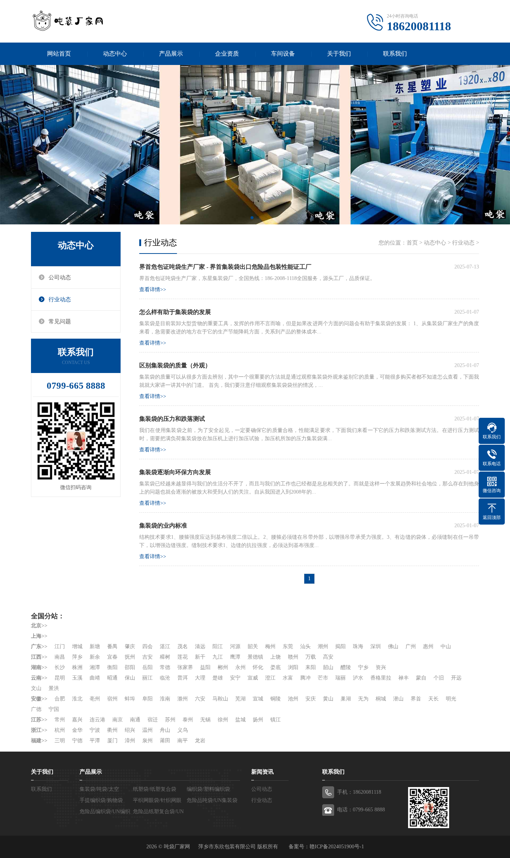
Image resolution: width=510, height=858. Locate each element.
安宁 (235, 678)
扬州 (258, 719)
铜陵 (275, 699)
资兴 (381, 667)
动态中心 (115, 53)
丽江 (147, 678)
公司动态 (60, 277)
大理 (200, 678)
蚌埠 (130, 699)
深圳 (375, 646)
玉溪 (77, 678)
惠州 (428, 646)
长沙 (60, 667)
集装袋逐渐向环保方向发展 (175, 472)
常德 (165, 667)
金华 (77, 730)
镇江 (275, 719)
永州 (240, 667)
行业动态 (60, 299)
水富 (288, 678)
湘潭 (95, 667)
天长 (433, 699)
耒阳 (310, 667)
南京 (117, 719)
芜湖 (240, 699)
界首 (416, 699)
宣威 (253, 678)
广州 (410, 646)
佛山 (393, 646)
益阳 (205, 667)
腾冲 (305, 678)
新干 (200, 657)
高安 (328, 657)
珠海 (358, 646)
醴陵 (345, 667)
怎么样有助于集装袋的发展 (175, 312)
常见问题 (60, 321)
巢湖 (345, 699)
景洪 (54, 688)
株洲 (77, 667)
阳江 (217, 646)
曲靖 (95, 678)
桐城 (381, 699)
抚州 (130, 657)
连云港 (97, 719)
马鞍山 (220, 699)
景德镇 (255, 657)
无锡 (205, 719)
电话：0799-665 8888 (361, 809)
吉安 (147, 657)
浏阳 (293, 667)
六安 (200, 699)
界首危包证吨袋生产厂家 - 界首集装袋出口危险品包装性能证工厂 (225, 267)
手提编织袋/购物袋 (101, 800)
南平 (182, 740)
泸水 (358, 678)
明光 (451, 699)
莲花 (182, 657)
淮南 (165, 699)
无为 (363, 699)
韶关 (253, 646)
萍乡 (77, 657)
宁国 (54, 709)
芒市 (323, 678)
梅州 (270, 646)
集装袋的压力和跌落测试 (172, 419)
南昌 (60, 657)
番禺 (112, 646)
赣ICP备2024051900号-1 (337, 846)
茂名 (182, 646)
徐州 (223, 719)
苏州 (170, 719)
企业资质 (227, 53)
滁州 (182, 699)
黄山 (328, 699)
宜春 (112, 657)
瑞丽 (340, 678)
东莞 (288, 646)
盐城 (240, 719)
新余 (95, 657)
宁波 (95, 730)
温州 (147, 730)
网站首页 (59, 53)
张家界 (185, 667)
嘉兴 (77, 719)
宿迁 (152, 719)
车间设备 (283, 53)
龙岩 (200, 740)
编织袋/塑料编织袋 (208, 789)
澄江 (270, 678)
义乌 (182, 730)
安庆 (310, 699)
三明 (60, 740)
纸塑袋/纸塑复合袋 (154, 789)
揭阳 (340, 646)
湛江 (165, 646)
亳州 (95, 699)
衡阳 (112, 667)
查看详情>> (152, 289)
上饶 (275, 657)
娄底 (275, 667)
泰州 (188, 719)
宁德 (77, 740)
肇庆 (130, 646)
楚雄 (217, 678)
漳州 (130, 740)
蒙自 (421, 678)
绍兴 (130, 730)
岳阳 (147, 667)
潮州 (323, 646)
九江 (217, 657)
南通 (135, 719)
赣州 (293, 657)
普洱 (182, 678)
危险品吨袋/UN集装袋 (212, 800)
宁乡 (363, 667)
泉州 (147, 740)
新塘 (95, 646)
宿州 (112, 699)
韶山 (328, 667)
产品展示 (171, 53)
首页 (412, 243)
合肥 (60, 699)
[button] (252, 217)
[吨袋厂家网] (68, 20)
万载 (310, 657)
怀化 (258, 667)
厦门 (112, 740)
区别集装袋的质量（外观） (175, 365)
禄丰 (403, 678)
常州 (60, 719)
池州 (293, 699)
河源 (235, 646)
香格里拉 (380, 678)
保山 (130, 678)
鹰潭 (235, 657)
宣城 (258, 699)
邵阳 (130, 667)
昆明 (60, 678)
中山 (446, 646)
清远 (200, 646)
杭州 (60, 730)
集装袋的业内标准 (163, 525)
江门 (60, 646)
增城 (77, 646)
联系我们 (395, 53)
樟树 (165, 657)
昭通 (112, 678)
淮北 (77, 699)
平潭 (95, 740)
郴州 (223, 667)
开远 (456, 678)
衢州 (112, 730)
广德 (36, 709)
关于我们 (339, 53)
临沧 (165, 678)
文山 (36, 688)
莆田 (165, 740)
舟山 (165, 730)
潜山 (398, 699)
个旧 (438, 678)
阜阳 (147, 699)
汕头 (305, 646)
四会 (147, 646)
